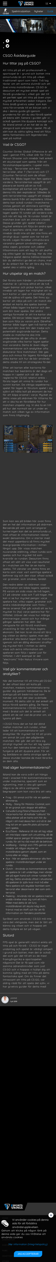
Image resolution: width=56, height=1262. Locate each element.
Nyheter (38, 11)
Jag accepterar (28, 1254)
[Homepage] (26, 3)
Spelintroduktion (21, 11)
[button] (8, 42)
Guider (51, 11)
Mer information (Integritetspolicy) (28, 1244)
